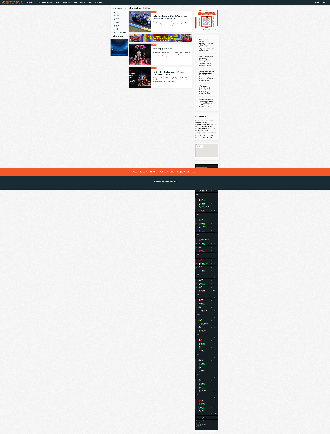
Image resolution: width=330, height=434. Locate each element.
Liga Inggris (116, 15)
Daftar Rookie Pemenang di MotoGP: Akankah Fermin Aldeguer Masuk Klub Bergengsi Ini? (170, 17)
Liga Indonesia (117, 12)
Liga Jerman (116, 19)
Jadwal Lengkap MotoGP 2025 (162, 48)
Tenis (90, 3)
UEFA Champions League (119, 32)
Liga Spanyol (116, 26)
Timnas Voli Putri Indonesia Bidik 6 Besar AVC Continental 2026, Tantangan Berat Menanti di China (206, 89)
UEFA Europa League (118, 36)
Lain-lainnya (98, 3)
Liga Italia (115, 29)
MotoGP (82, 3)
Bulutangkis (67, 3)
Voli (75, 3)
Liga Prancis (116, 22)
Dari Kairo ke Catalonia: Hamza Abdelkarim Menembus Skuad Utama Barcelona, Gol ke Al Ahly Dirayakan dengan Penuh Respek (206, 45)
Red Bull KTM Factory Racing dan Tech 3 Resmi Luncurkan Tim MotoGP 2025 (168, 73)
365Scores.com (209, 429)
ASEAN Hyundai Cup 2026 (45, 3)
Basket (58, 3)
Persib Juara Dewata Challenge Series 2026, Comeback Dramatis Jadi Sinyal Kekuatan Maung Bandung (206, 103)
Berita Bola (30, 3)
